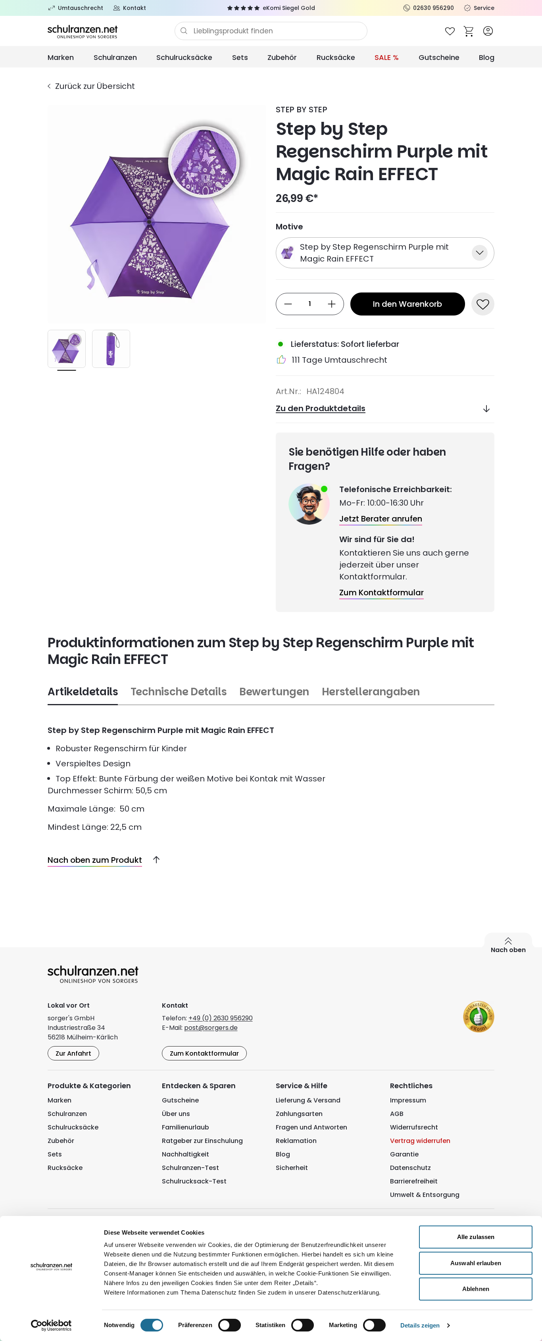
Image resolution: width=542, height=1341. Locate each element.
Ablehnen (475, 1288)
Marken (61, 57)
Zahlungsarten (299, 1113)
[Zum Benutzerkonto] (488, 31)
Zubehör (282, 57)
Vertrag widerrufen (420, 1140)
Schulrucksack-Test (194, 1181)
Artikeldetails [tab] (83, 692)
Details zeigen (420, 1325)
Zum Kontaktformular (204, 1053)
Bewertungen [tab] (274, 692)
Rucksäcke (336, 57)
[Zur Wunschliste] (450, 31)
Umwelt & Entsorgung (424, 1194)
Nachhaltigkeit (185, 1154)
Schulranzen (115, 57)
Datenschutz (410, 1167)
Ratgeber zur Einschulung (202, 1140)
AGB (397, 1113)
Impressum (408, 1100)
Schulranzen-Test (190, 1167)
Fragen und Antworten (311, 1127)
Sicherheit (292, 1167)
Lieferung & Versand (308, 1100)
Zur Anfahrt (73, 1053)
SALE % (387, 57)
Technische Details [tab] (179, 692)
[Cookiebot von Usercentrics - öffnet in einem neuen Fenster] (51, 1325)
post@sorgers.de (211, 1027)
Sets (240, 57)
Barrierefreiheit (414, 1181)
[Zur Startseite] (111, 31)
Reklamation (296, 1140)
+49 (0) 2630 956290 (220, 1018)
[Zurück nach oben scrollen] (153, 860)
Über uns (176, 1113)
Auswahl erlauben (475, 1263)
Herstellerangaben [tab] (371, 692)
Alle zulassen (475, 1236)
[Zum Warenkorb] (469, 31)
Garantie (404, 1154)
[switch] (229, 1325)
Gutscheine (439, 57)
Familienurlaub (185, 1127)
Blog (486, 57)
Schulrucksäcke (184, 57)
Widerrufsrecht (414, 1127)
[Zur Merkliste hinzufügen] (482, 304)
